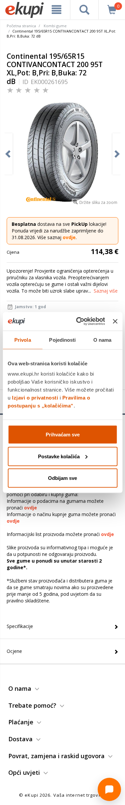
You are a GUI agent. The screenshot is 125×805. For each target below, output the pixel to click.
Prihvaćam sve (63, 434)
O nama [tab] (102, 339)
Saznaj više (106, 291)
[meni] (56, 9)
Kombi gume (55, 25)
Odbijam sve (62, 478)
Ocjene (14, 651)
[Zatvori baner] (115, 321)
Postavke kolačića (59, 456)
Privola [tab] (22, 339)
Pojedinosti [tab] (62, 339)
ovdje (69, 237)
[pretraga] (84, 9)
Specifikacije (20, 626)
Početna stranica (21, 25)
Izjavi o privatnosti (35, 398)
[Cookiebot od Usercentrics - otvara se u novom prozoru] (78, 321)
